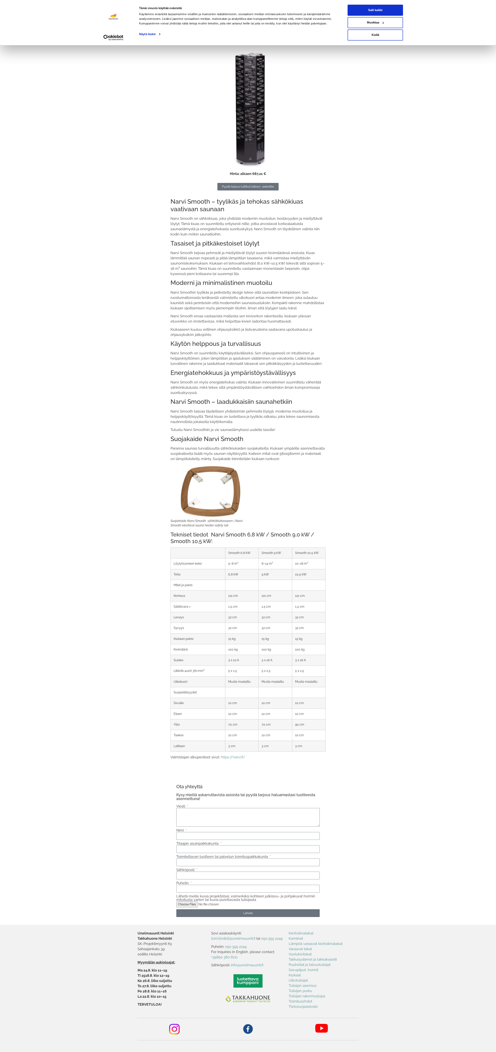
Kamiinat (296, 938)
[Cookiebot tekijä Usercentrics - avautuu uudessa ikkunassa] (113, 38)
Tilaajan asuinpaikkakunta (198, 843)
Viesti (181, 806)
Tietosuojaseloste (303, 1006)
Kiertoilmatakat (301, 933)
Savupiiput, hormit (303, 970)
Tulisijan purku (300, 991)
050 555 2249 (272, 938)
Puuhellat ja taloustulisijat (310, 965)
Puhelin (183, 883)
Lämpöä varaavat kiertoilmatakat (316, 944)
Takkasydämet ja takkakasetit (313, 959)
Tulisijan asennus (303, 986)
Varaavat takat (300, 949)
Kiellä (375, 34)
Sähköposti (185, 870)
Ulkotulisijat (298, 980)
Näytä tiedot (147, 34)
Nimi (180, 830)
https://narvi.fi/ (233, 757)
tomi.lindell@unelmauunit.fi (233, 938)
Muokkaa (373, 22)
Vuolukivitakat (300, 954)
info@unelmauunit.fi (247, 965)
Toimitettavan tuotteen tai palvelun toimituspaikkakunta (222, 856)
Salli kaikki (375, 10)
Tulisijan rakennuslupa (307, 996)
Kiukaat (295, 975)
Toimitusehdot (300, 1001)
